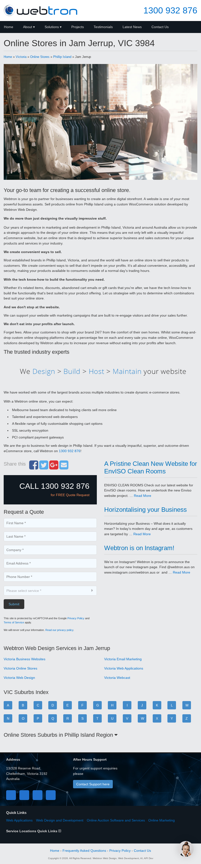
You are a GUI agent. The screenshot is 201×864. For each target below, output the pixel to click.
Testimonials (103, 27)
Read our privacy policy (59, 630)
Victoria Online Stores (20, 668)
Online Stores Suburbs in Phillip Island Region (59, 735)
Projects (77, 27)
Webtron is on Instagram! (139, 547)
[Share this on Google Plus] (53, 467)
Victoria (21, 57)
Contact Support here (93, 784)
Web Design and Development (59, 820)
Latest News (132, 27)
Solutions (52, 27)
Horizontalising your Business (145, 509)
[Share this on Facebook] (33, 467)
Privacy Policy (75, 618)
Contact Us (160, 27)
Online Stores (40, 57)
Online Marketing (161, 820)
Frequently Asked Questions (84, 851)
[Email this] (63, 467)
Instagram (51, 795)
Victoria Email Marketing (123, 659)
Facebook (11, 795)
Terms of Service (14, 622)
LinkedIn (37, 795)
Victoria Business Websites (24, 659)
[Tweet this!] (43, 467)
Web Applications (19, 820)
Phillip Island (62, 57)
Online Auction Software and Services (116, 820)
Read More (142, 496)
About (27, 27)
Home (8, 57)
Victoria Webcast (117, 678)
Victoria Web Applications (123, 668)
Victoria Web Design (19, 678)
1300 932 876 (170, 10)
